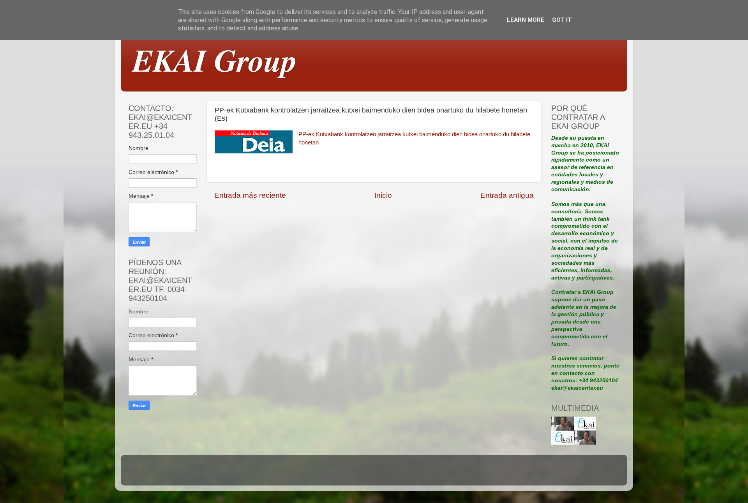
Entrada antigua (507, 195)
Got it (562, 19)
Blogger (427, 474)
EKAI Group (214, 60)
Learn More (525, 19)
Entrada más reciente (250, 195)
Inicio (383, 195)
